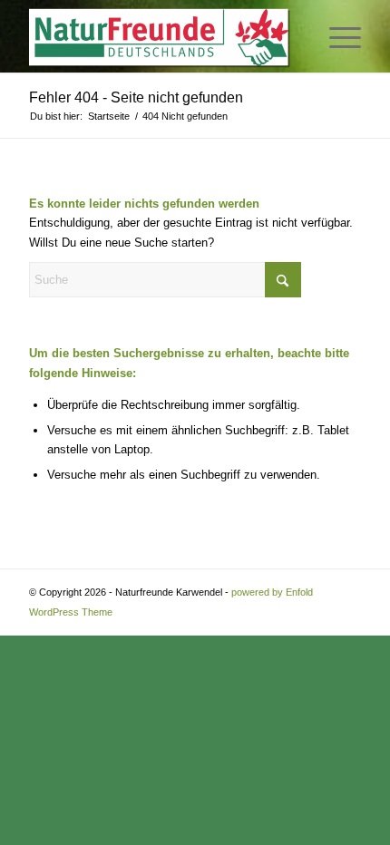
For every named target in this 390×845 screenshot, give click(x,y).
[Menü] (336, 36)
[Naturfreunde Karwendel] (161, 36)
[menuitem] (336, 36)
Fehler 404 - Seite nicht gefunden (136, 97)
